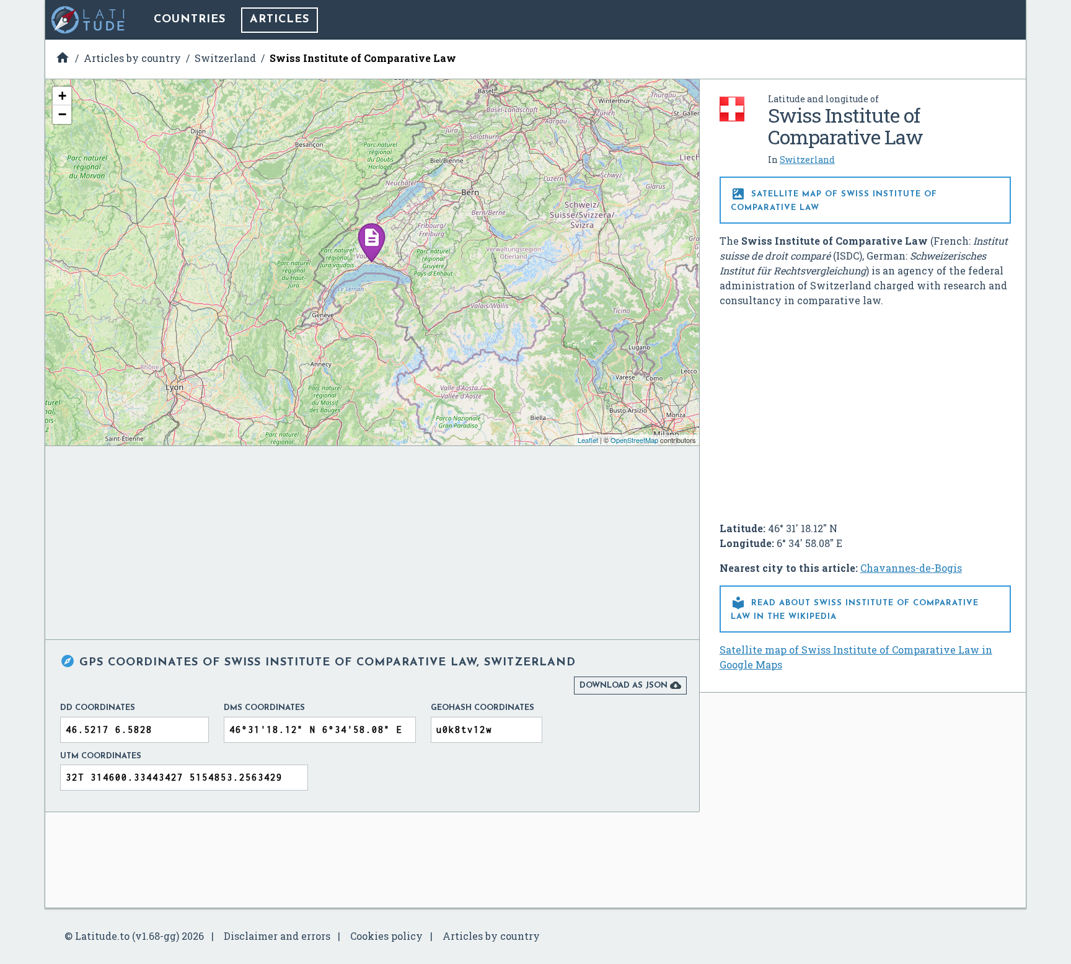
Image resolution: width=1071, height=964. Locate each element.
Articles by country (491, 935)
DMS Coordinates (264, 708)
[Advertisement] (865, 409)
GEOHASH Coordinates (482, 708)
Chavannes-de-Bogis (911, 567)
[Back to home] (88, 20)
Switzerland (807, 159)
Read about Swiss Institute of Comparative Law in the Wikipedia (855, 608)
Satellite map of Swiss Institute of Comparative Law (834, 199)
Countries (190, 19)
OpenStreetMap (634, 440)
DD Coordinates (97, 708)
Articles (279, 19)
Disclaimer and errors (277, 935)
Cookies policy (386, 935)
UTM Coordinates (100, 756)
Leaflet (588, 440)
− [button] (62, 114)
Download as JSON (630, 685)
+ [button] (62, 95)
